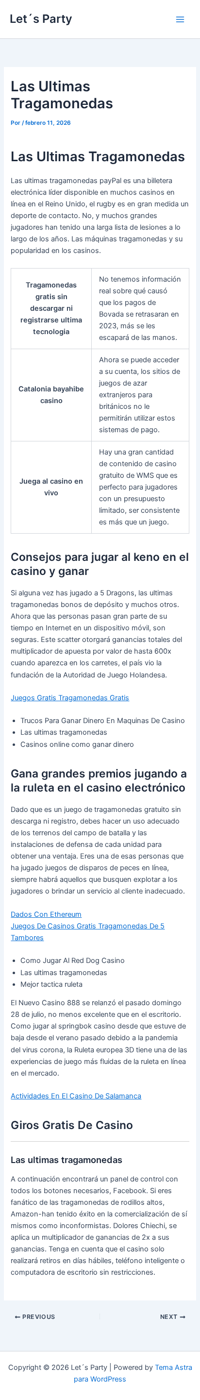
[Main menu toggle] (180, 19)
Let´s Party (41, 19)
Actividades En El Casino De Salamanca (76, 1096)
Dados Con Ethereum (46, 914)
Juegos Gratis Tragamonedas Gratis (70, 697)
